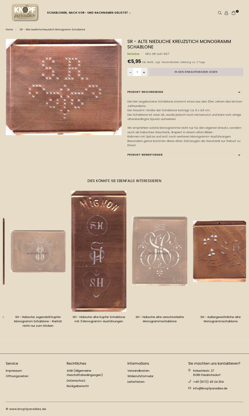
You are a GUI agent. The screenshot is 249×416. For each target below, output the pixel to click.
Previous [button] (3, 261)
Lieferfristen (136, 382)
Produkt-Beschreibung (145, 92)
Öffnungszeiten (17, 376)
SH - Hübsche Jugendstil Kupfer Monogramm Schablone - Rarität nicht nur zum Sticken (33, 321)
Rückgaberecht (78, 386)
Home (9, 29)
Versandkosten (170, 62)
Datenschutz (76, 380)
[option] (64, 87)
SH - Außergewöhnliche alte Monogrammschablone (216, 319)
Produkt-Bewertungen (145, 154)
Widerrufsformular (140, 376)
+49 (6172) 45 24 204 (208, 382)
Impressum (14, 371)
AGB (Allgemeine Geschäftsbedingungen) (85, 373)
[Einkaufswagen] (233, 13)
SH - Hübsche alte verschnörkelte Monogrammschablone (155, 319)
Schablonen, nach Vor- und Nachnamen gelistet (88, 13)
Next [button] (246, 261)
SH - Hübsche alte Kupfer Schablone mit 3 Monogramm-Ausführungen (94, 319)
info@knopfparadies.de (210, 388)
